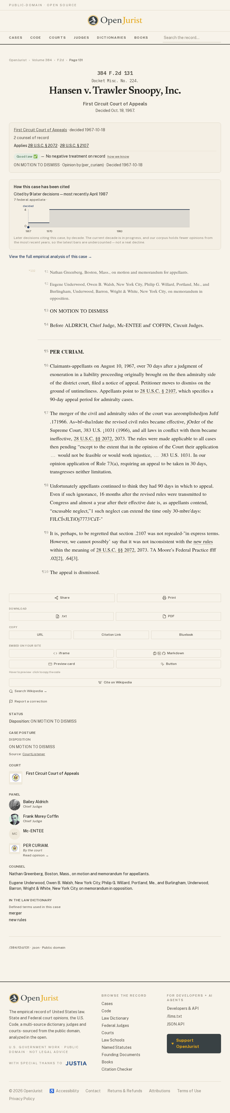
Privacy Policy (21, 1098)
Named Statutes (117, 1047)
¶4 (46, 324)
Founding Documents (121, 1054)
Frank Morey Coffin (41, 816)
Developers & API (183, 1008)
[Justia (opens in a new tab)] (76, 1063)
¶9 (46, 532)
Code (35, 38)
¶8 (46, 485)
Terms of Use (189, 1091)
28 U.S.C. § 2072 (43, 145)
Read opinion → (36, 855)
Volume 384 (42, 60)
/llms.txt (174, 1016)
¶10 (45, 572)
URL (40, 634)
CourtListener (33, 754)
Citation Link (111, 634)
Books (141, 38)
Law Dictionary (115, 1018)
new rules (203, 541)
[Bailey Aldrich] (14, 804)
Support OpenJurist (185, 1043)
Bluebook (186, 634)
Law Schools (113, 1040)
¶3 (46, 310)
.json (36, 948)
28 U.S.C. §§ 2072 (93, 438)
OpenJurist (18, 60)
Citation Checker (117, 1069)
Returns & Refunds (124, 1091)
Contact (93, 1091)
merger (15, 913)
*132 (32, 270)
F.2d (60, 60)
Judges (81, 38)
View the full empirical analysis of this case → (50, 256)
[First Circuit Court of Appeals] (14, 848)
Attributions (159, 1091)
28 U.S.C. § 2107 (74, 145)
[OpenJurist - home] (115, 20)
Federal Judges (115, 1025)
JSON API (175, 1024)
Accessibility (64, 1091)
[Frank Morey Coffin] (14, 819)
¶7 (46, 413)
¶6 (46, 365)
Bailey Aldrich (35, 801)
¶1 (46, 271)
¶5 (46, 351)
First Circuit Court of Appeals (115, 104)
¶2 (46, 283)
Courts (57, 38)
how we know (118, 156)
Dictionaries (111, 38)
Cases (15, 38)
